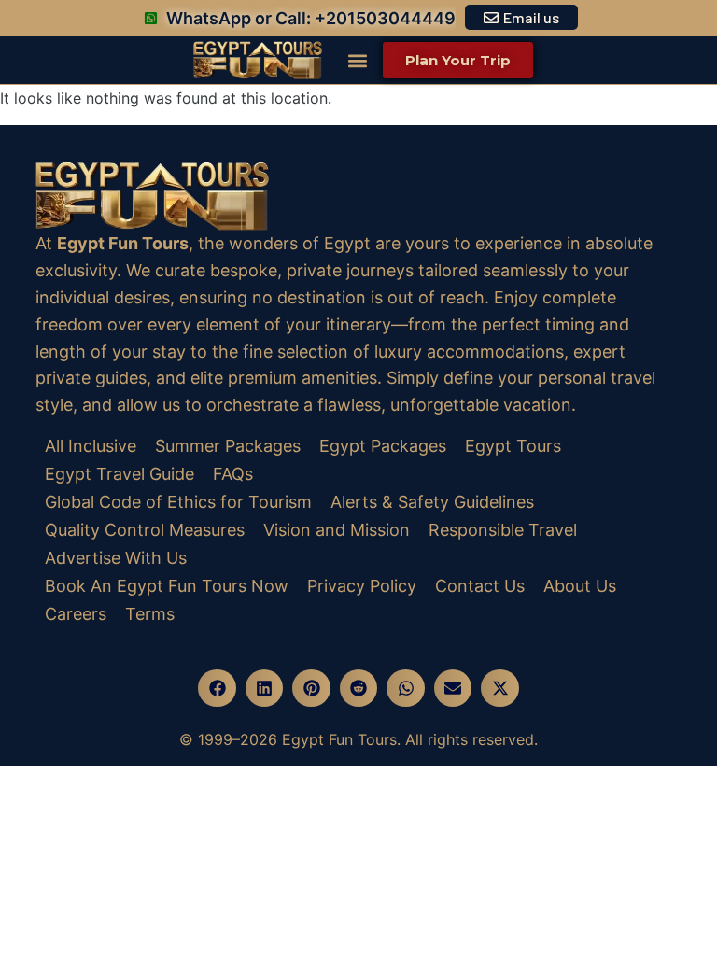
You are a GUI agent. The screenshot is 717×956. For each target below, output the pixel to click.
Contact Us (480, 586)
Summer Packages (228, 446)
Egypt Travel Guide (119, 474)
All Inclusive (90, 446)
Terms (150, 614)
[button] (357, 60)
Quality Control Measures (145, 530)
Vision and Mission (336, 530)
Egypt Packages (382, 446)
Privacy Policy (361, 586)
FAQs (233, 474)
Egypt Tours (513, 446)
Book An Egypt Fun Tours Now (166, 586)
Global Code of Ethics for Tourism (178, 502)
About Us (579, 586)
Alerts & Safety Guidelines (432, 502)
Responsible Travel (503, 530)
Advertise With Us (116, 558)
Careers (75, 614)
